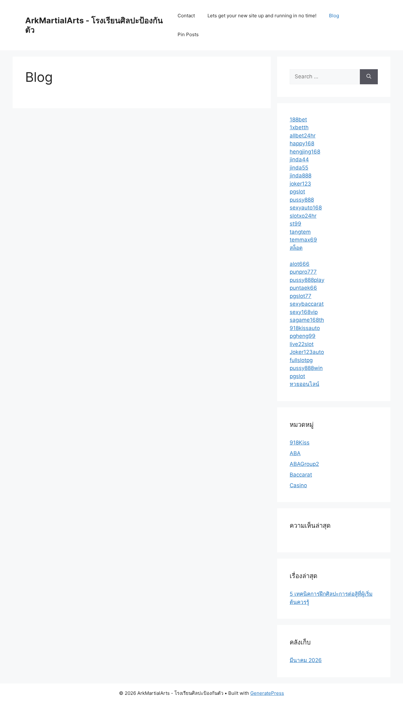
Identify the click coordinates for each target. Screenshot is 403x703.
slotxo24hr (303, 216)
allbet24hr (302, 135)
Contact (186, 16)
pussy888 (302, 200)
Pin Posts (188, 34)
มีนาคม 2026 (306, 660)
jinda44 (299, 159)
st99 (295, 223)
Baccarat (301, 474)
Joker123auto (307, 352)
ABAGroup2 (304, 464)
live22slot (302, 344)
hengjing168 (305, 151)
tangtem (300, 232)
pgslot (297, 191)
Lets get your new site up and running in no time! (261, 16)
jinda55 (299, 168)
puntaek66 (303, 288)
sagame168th (307, 320)
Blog (334, 16)
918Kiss (299, 442)
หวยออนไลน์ (304, 384)
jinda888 (300, 175)
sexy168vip (304, 312)
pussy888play (307, 280)
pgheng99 (302, 336)
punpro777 (303, 272)
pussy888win (306, 368)
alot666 (299, 264)
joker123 (300, 184)
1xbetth (299, 127)
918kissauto (305, 328)
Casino (298, 485)
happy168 (302, 143)
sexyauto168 (306, 207)
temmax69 (303, 240)
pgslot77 (300, 296)
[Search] (369, 76)
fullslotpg (301, 360)
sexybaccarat (307, 304)
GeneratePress (267, 693)
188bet (298, 119)
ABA (295, 453)
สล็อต (296, 248)
